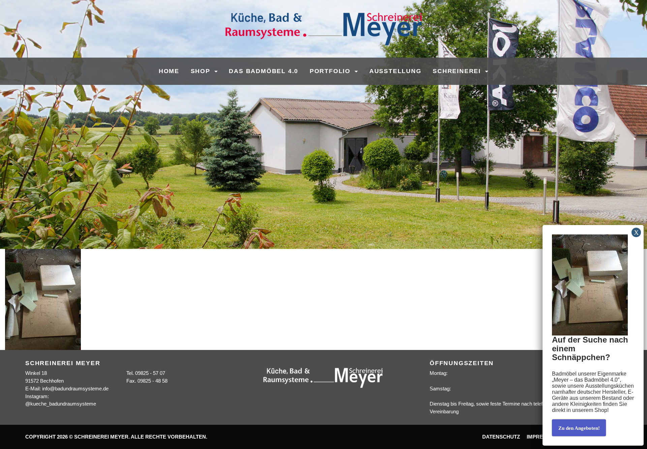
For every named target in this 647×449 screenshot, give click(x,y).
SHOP (202, 71)
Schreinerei (458, 71)
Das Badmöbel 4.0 (263, 71)
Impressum (542, 437)
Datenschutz (501, 437)
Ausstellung (395, 71)
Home (169, 71)
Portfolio (331, 71)
